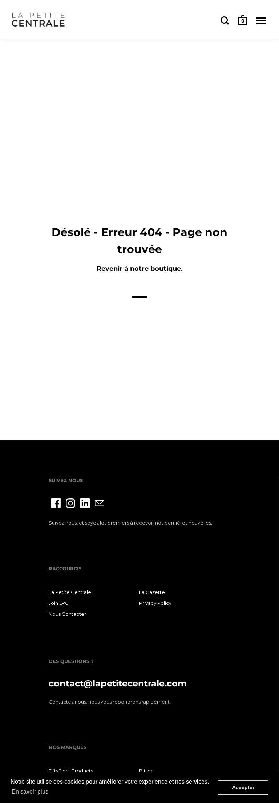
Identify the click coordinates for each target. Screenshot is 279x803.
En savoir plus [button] (30, 791)
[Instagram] (70, 503)
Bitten (146, 771)
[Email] (99, 503)
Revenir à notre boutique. (140, 269)
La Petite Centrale (70, 592)
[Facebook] (56, 503)
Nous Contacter (67, 614)
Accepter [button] (243, 787)
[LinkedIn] (85, 503)
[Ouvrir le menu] (261, 20)
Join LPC (59, 603)
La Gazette (152, 592)
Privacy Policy (155, 603)
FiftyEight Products (71, 771)
